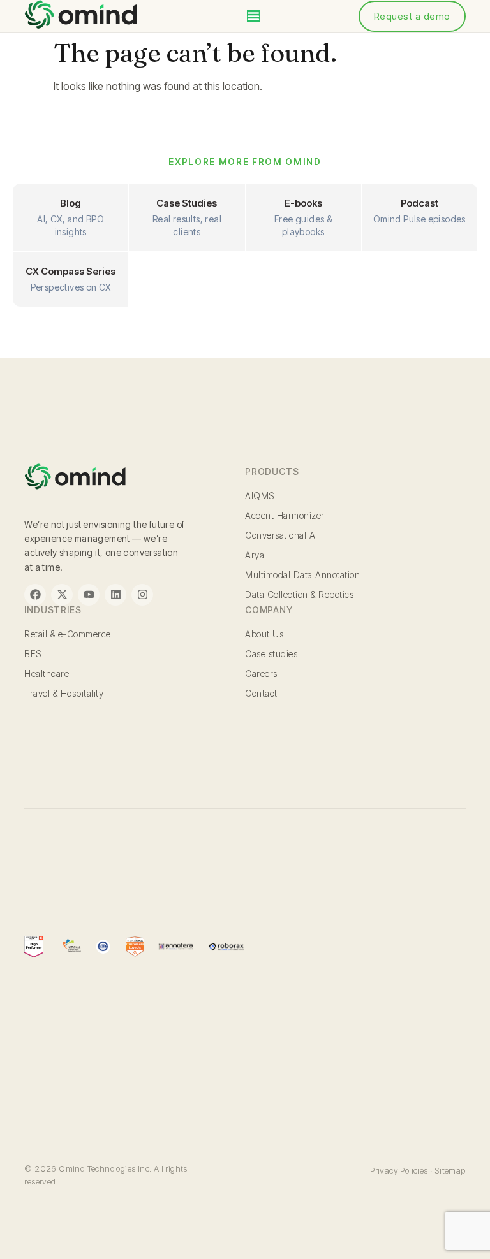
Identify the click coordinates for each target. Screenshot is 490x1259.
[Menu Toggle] (253, 16)
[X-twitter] (62, 595)
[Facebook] (35, 595)
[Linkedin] (115, 595)
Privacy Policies (398, 1170)
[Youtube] (89, 595)
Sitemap (450, 1170)
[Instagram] (142, 595)
